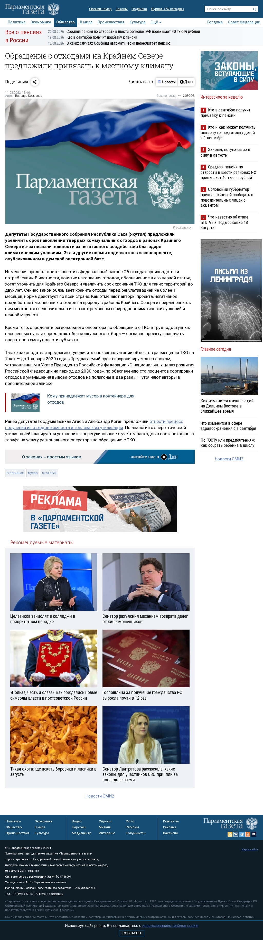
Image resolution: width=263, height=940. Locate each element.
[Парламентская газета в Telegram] (242, 834)
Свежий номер (100, 9)
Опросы (105, 821)
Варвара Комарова (28, 96)
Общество (65, 22)
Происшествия (111, 22)
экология (49, 473)
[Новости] (167, 82)
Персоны (79, 827)
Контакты (171, 821)
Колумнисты (135, 833)
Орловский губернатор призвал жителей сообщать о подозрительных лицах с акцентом (227, 197)
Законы (122, 9)
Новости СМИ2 (100, 796)
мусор (33, 473)
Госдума (215, 22)
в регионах (15, 473)
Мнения (105, 827)
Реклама (169, 827)
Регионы (132, 827)
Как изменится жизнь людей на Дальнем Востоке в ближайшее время (227, 406)
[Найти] (254, 9)
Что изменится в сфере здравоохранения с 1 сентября (228, 426)
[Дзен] (186, 82)
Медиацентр (81, 833)
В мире (86, 22)
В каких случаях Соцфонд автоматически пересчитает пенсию (109, 43)
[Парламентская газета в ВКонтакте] (236, 834)
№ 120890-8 (186, 96)
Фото (130, 821)
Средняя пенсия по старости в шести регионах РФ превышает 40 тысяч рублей (124, 31)
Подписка (139, 9)
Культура (137, 22)
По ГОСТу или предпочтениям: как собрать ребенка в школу (228, 443)
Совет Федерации (244, 22)
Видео (77, 821)
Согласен (132, 933)
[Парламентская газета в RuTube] (253, 834)
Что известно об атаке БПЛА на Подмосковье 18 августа (224, 222)
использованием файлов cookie (170, 925)
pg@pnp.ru (56, 894)
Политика (16, 22)
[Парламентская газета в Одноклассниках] (247, 834)
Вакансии (170, 833)
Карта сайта (250, 849)
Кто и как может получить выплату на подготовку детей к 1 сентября (228, 132)
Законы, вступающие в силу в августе (225, 152)
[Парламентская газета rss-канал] (230, 834)
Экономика (41, 22)
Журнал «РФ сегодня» (167, 9)
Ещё (154, 22)
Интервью (107, 833)
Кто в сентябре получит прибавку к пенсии (92, 37)
